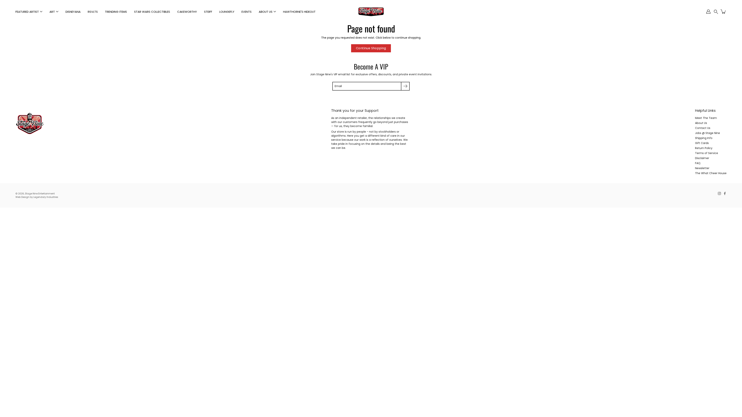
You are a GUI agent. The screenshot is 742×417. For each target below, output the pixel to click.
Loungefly (226, 12)
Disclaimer (702, 158)
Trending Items (116, 12)
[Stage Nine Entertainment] (371, 11)
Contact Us (702, 128)
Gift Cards (702, 143)
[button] (716, 11)
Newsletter (702, 168)
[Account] (708, 11)
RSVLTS (93, 12)
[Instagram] (719, 193)
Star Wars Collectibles (152, 12)
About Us (265, 12)
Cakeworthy (187, 12)
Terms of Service (706, 153)
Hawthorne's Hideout (299, 12)
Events (247, 12)
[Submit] (405, 86)
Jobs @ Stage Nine (707, 133)
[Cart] (723, 11)
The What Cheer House (711, 173)
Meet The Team (706, 118)
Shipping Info (703, 138)
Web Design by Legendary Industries (36, 197)
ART (52, 12)
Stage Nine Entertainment (40, 193)
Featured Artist (27, 12)
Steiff (208, 12)
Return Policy (703, 148)
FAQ (697, 163)
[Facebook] (725, 193)
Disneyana (73, 12)
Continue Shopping (371, 48)
